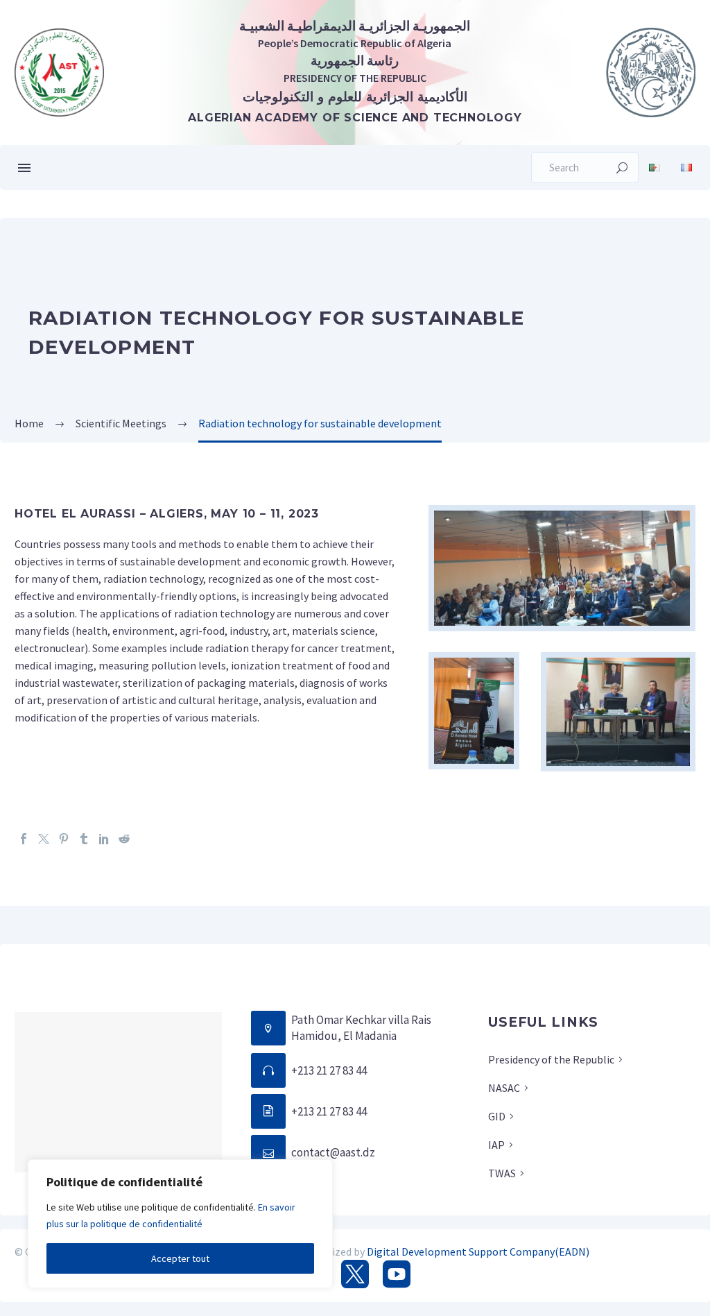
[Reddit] (124, 838)
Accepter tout (180, 1258)
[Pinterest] (63, 838)
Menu (24, 167)
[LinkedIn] (104, 838)
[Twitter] (43, 838)
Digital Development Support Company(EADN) (478, 1251)
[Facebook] (23, 838)
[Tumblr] (83, 838)
